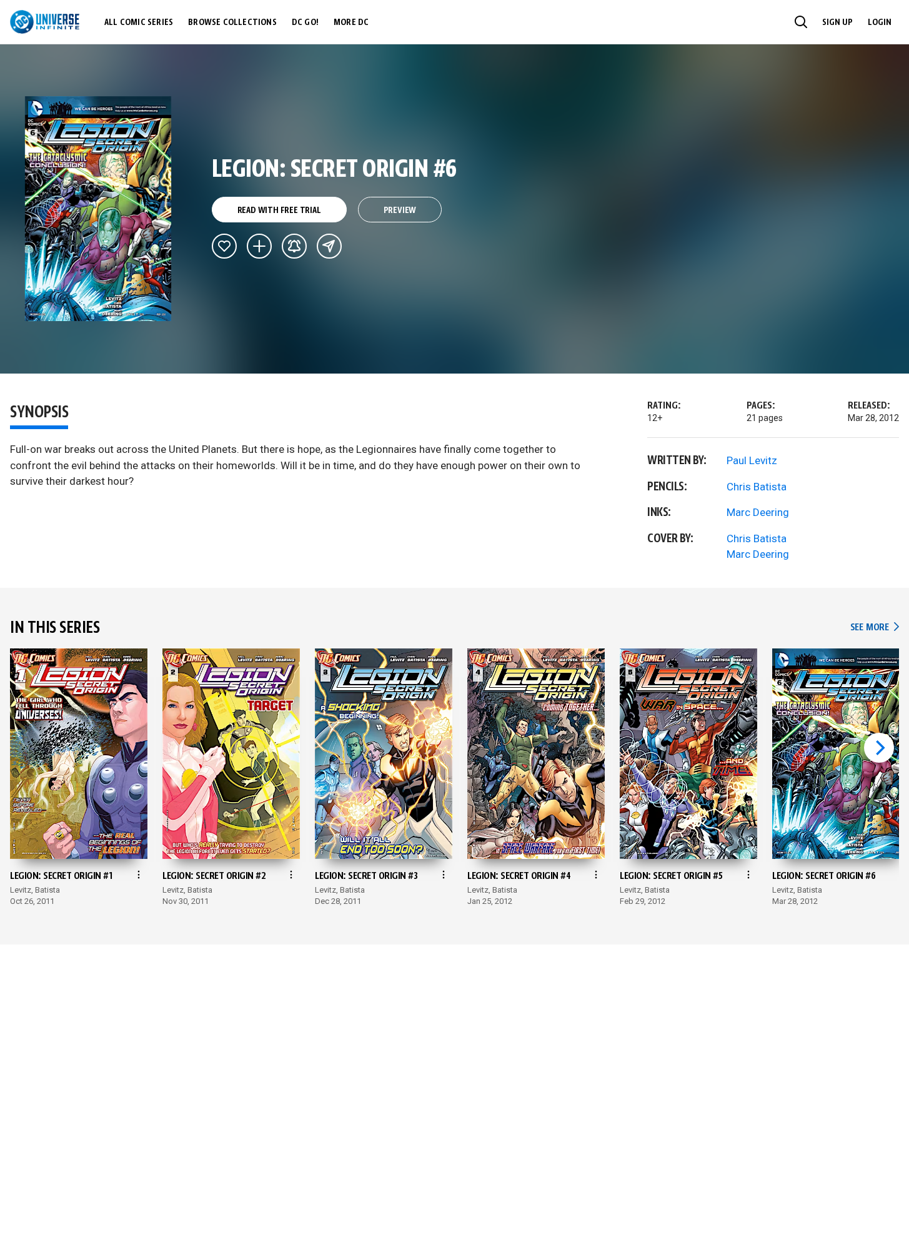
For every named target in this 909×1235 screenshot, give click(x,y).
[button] (800, 21)
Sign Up (837, 22)
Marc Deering (758, 512)
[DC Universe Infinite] (44, 21)
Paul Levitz (752, 460)
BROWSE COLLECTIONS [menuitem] (232, 22)
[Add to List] (259, 246)
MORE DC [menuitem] (351, 22)
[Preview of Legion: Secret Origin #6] (98, 208)
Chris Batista (757, 486)
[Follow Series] (294, 246)
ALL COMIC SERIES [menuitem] (138, 22)
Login (880, 22)
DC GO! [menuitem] (305, 22)
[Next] (879, 748)
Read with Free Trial (279, 210)
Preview (400, 210)
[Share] (329, 246)
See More (874, 627)
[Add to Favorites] (224, 246)
